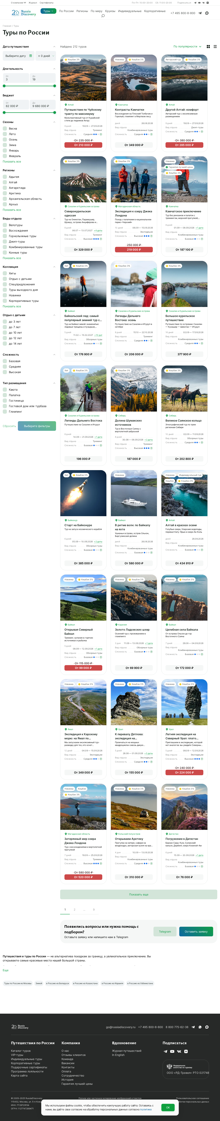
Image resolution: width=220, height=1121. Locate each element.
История (67, 1079)
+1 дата (199, 227)
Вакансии (68, 1063)
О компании (17, 2)
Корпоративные (155, 11)
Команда (67, 1059)
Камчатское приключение (183, 211)
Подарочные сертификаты (29, 1067)
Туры (46, 11)
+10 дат (98, 335)
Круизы (110, 11)
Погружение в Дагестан (182, 838)
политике (146, 1109)
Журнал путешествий (126, 1050)
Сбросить (9, 426)
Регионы (82, 11)
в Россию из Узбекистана (140, 983)
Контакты (68, 1067)
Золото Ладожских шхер (132, 629)
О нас (65, 1050)
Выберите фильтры (37, 426)
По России (66, 11)
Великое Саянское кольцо (184, 420)
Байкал (71, 311)
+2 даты (149, 439)
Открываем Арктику (129, 838)
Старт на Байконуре (78, 525)
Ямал (70, 729)
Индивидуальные (129, 11)
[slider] (4, 86)
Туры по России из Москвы (17, 983)
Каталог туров (21, 1050)
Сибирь (122, 415)
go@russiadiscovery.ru (120, 1027)
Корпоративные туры (25, 1063)
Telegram (165, 931)
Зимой (39, 983)
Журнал (33, 2)
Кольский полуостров (129, 834)
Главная (7, 26)
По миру (96, 11)
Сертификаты (47, 2)
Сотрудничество (73, 1075)
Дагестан (173, 834)
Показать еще (138, 894)
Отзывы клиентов (74, 1055)
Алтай (70, 104)
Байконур (72, 520)
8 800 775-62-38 (177, 1027)
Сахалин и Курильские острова (83, 206)
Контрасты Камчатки (129, 109)
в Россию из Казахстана (85, 983)
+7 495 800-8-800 (150, 1027)
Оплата (66, 1071)
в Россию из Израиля (112, 983)
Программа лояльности (27, 1071)
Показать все (12, 161)
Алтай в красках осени (181, 525)
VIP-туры (17, 1055)
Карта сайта (19, 1075)
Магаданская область (129, 206)
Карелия (122, 624)
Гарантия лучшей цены (77, 1083)
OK (168, 1107)
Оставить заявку (196, 931)
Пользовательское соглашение (192, 1098)
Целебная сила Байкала (182, 629)
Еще (5, 970)
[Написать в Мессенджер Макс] (207, 13)
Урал (120, 729)
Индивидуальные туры (26, 1059)
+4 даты (98, 230)
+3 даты (148, 753)
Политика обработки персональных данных (186, 1101)
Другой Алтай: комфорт (182, 109)
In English (118, 1055)
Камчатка (123, 104)
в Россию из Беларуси (57, 983)
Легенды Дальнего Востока (83, 420)
